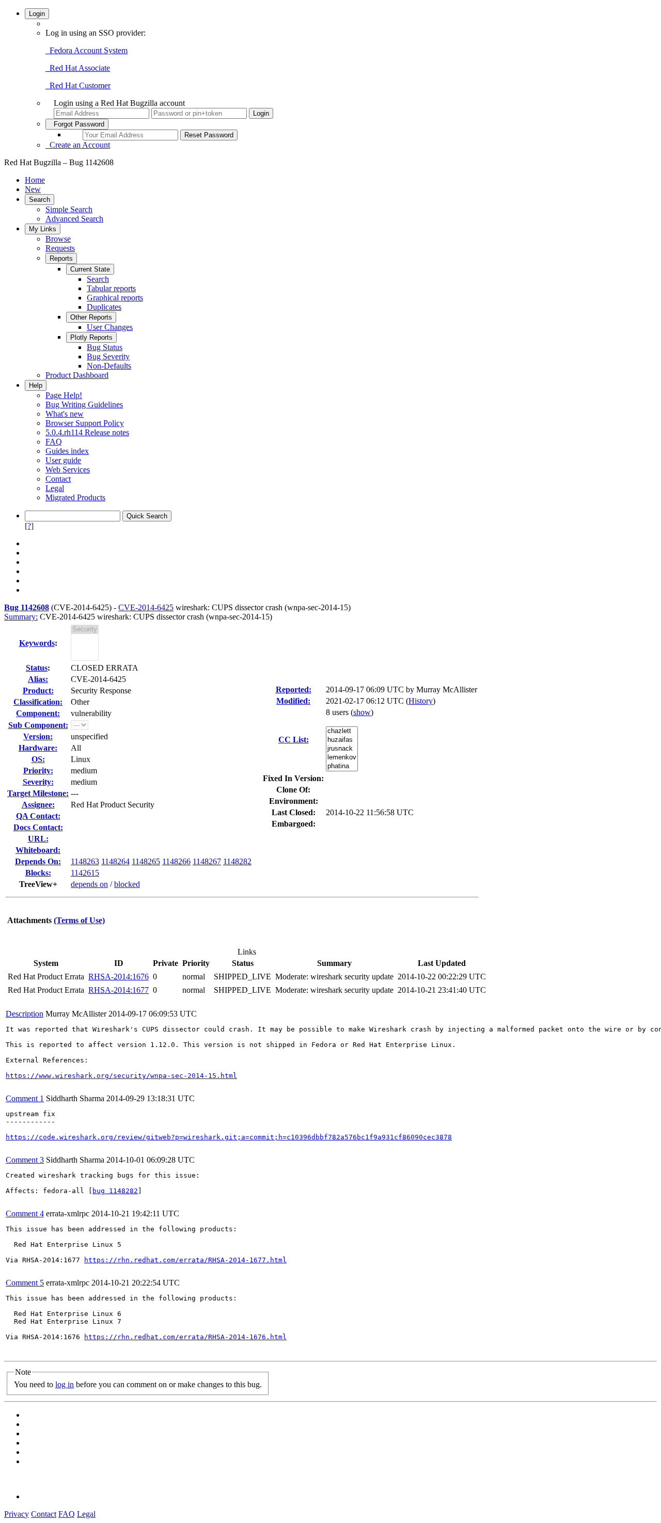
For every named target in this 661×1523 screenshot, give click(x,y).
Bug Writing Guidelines (84, 404)
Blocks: (38, 872)
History (420, 700)
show (362, 712)
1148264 (115, 861)
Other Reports (91, 317)
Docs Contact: (38, 827)
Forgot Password (77, 124)
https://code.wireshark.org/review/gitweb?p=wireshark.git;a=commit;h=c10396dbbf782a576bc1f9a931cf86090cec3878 (229, 1137)
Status (37, 667)
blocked (127, 884)
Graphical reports (115, 297)
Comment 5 (25, 1282)
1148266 (176, 861)
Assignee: (38, 804)
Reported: (293, 689)
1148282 (237, 861)
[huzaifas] (341, 740)
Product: (38, 690)
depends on (89, 884)
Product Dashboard (76, 375)
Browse (58, 238)
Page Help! (63, 395)
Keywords (37, 643)
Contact (58, 478)
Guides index (67, 451)
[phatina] (341, 766)
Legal (54, 488)
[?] (29, 525)
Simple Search (68, 209)
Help (35, 385)
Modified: (293, 700)
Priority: (38, 770)
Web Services (67, 469)
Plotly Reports (91, 337)
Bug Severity (108, 356)
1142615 (85, 872)
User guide (63, 460)
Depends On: (38, 861)
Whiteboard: (37, 850)
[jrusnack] (341, 748)
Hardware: (38, 747)
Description (24, 1013)
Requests (60, 248)
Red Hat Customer (78, 85)
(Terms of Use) (79, 920)
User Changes (110, 327)
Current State (90, 269)
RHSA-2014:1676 (118, 976)
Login (37, 14)
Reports (61, 258)
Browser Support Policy (84, 423)
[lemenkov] (341, 757)
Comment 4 (25, 1213)
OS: (38, 759)
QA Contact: (38, 816)
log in (64, 1384)
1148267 (207, 861)
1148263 (85, 861)
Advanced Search (74, 218)
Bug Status (104, 347)
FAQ (53, 441)
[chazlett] (341, 731)
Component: (38, 713)
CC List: (293, 739)
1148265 (146, 861)
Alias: (38, 679)
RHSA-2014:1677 (118, 990)
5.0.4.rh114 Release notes (87, 432)
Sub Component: (38, 725)
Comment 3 (25, 1159)
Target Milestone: (38, 793)
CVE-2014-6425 (146, 607)
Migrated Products (75, 497)
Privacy (16, 1514)
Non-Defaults (109, 365)
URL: (38, 838)
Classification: (37, 701)
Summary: (21, 616)
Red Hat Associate (77, 68)
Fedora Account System (86, 50)
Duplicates (104, 307)
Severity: (38, 782)
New (33, 189)
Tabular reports (111, 288)
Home (35, 180)
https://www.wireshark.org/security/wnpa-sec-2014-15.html (121, 1076)
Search (39, 199)
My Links (42, 229)
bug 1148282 (115, 1191)
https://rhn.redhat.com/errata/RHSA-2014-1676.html (185, 1337)
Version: (38, 736)
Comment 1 (25, 1098)
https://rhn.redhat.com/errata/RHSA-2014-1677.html (185, 1260)
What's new (64, 413)
